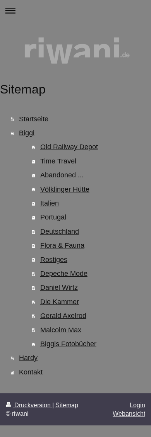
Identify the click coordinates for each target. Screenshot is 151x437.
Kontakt (31, 372)
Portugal (53, 217)
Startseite (33, 119)
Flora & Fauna (62, 245)
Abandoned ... (62, 175)
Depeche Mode (64, 273)
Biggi (26, 133)
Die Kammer (59, 302)
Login (137, 405)
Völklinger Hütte (64, 189)
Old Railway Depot (69, 147)
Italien (49, 203)
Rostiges (53, 260)
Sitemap (66, 405)
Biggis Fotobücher (68, 344)
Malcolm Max (60, 330)
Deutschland (59, 231)
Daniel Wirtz (59, 287)
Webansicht (129, 413)
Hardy (28, 358)
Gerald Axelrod (63, 316)
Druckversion (32, 405)
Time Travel (58, 161)
